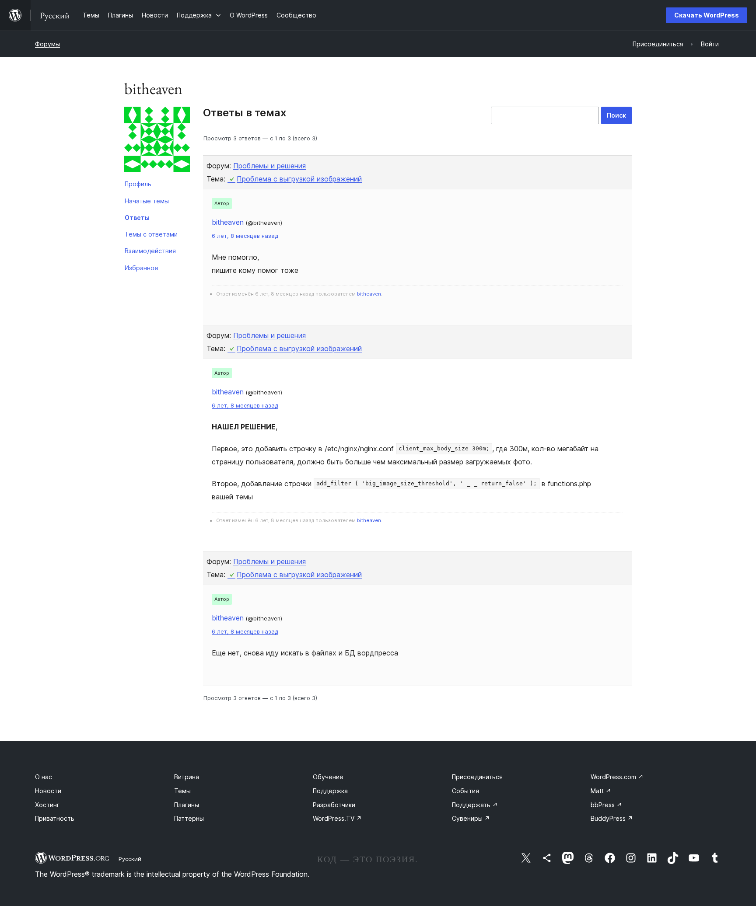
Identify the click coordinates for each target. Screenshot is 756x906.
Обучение (328, 777)
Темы (182, 790)
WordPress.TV (337, 818)
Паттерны (189, 818)
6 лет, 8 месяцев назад (245, 236)
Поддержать (475, 804)
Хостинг (47, 804)
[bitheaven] (157, 141)
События (465, 790)
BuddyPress (612, 818)
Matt (601, 790)
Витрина (186, 777)
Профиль (138, 184)
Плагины (186, 804)
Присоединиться (477, 777)
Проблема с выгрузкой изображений (299, 178)
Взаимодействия (150, 250)
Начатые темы (147, 201)
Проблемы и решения (269, 165)
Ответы (137, 217)
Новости (48, 790)
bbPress (606, 804)
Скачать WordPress (706, 15)
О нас (43, 777)
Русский (130, 858)
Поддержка (330, 790)
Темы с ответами (151, 234)
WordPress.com (617, 777)
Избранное (141, 268)
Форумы (47, 44)
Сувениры (471, 818)
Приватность (54, 818)
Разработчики (334, 804)
